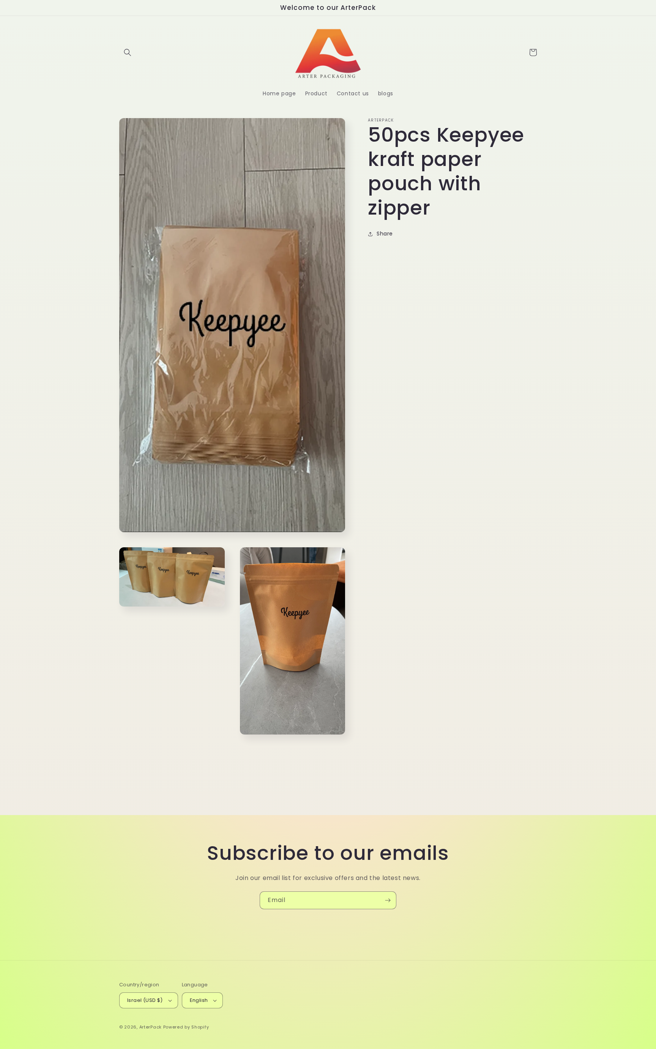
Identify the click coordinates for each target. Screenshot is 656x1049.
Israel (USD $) (145, 1000)
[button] (127, 52)
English (199, 1000)
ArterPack (150, 1027)
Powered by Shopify (186, 1027)
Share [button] (385, 234)
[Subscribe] (387, 900)
